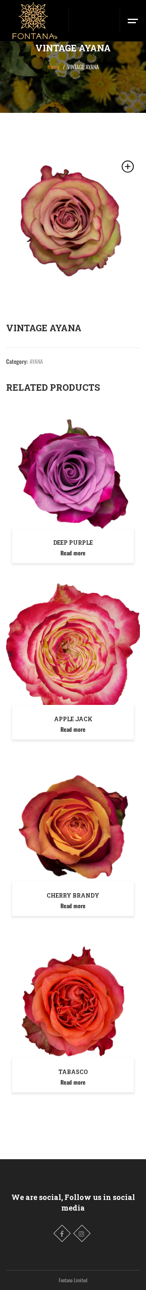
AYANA (36, 361)
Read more (73, 552)
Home (53, 66)
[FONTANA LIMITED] (34, 20)
